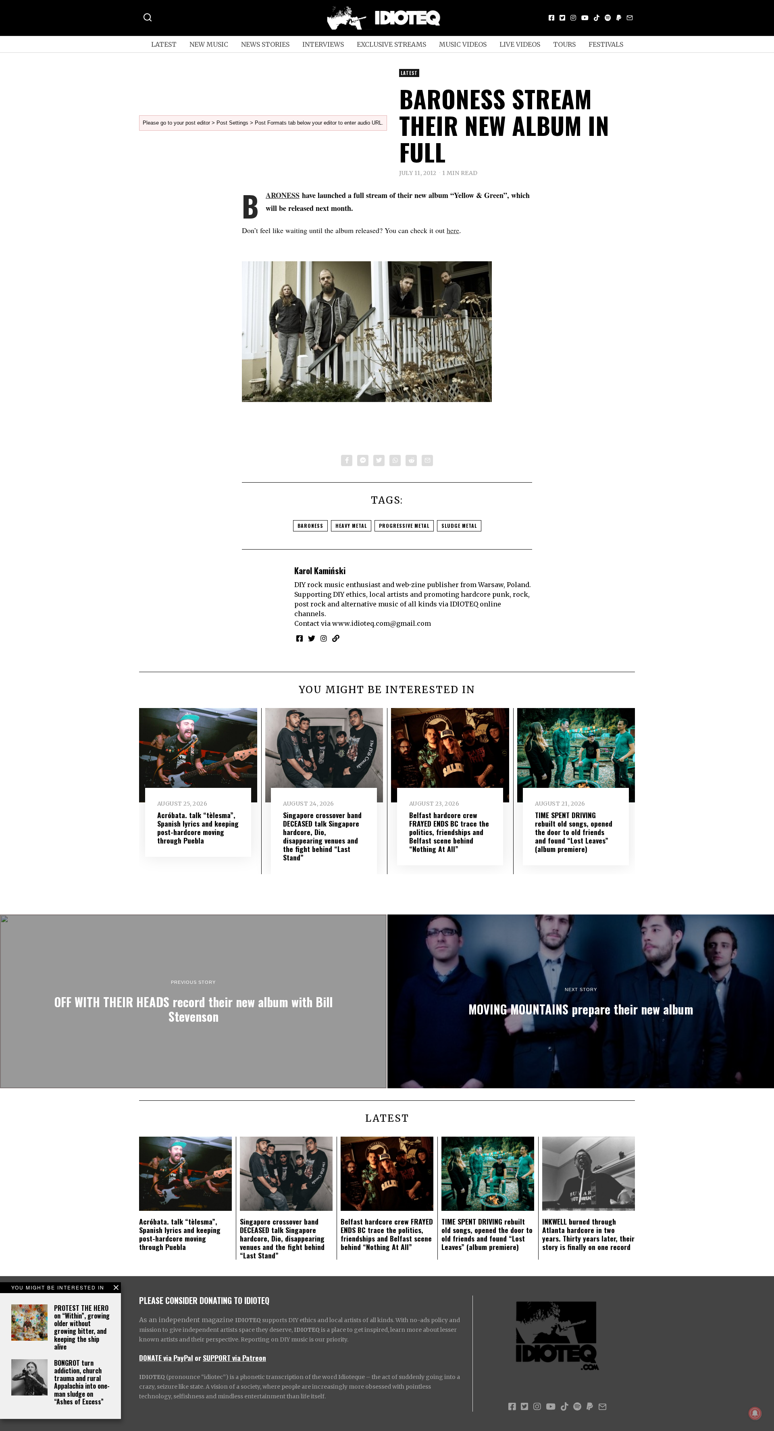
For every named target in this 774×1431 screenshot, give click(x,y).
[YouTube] (585, 18)
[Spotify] (608, 18)
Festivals (606, 44)
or (198, 1357)
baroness (310, 525)
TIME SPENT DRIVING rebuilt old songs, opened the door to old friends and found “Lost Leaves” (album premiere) (573, 832)
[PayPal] (618, 18)
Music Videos (463, 44)
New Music (208, 44)
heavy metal (351, 525)
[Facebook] (551, 18)
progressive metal (404, 525)
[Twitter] (562, 18)
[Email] (629, 18)
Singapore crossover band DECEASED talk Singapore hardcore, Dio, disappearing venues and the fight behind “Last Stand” (322, 836)
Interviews (323, 44)
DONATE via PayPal (166, 1357)
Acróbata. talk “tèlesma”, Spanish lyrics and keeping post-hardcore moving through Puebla (198, 828)
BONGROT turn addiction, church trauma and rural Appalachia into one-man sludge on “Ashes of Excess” (82, 1382)
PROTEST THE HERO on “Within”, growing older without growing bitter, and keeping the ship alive (82, 1327)
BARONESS (283, 195)
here (453, 230)
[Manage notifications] (755, 1413)
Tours (564, 44)
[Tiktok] (596, 18)
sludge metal (459, 525)
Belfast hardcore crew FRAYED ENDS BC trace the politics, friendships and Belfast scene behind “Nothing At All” (449, 832)
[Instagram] (573, 18)
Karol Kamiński (319, 570)
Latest (164, 44)
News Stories (265, 44)
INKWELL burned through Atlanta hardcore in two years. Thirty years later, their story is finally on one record (588, 1234)
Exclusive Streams (391, 44)
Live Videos (519, 44)
